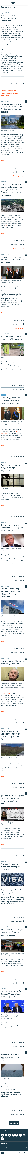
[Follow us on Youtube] (9, 1135)
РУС (19, 1153)
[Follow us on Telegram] (20, 1135)
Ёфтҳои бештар (14, 1123)
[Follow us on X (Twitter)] (16, 1135)
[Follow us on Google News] (2, 1135)
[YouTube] (13, 1153)
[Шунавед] (7, 1153)
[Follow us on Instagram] (13, 1135)
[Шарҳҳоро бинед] (18, 176)
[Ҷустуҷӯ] (24, 1153)
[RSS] (24, 1135)
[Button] (18, 80)
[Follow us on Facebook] (6, 1135)
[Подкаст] (2, 1138)
